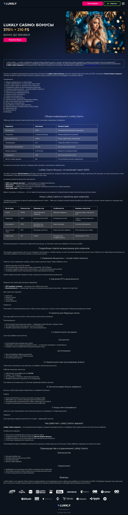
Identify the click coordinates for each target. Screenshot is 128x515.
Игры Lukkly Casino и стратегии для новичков (22, 85)
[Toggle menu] (123, 3)
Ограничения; (11, 110)
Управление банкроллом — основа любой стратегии (25, 89)
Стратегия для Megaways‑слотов (17, 92)
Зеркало (113, 3)
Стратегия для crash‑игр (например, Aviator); (22, 99)
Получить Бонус (15, 40)
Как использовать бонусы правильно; (19, 101)
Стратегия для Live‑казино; (15, 94)
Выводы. (9, 112)
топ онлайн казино (91, 65)
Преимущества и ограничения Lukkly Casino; (22, 106)
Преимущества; (11, 108)
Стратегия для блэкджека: (15, 98)
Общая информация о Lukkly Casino (19, 82)
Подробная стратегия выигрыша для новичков (23, 87)
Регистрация (93, 3)
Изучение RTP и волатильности (17, 91)
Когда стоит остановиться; (15, 103)
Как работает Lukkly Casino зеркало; (18, 105)
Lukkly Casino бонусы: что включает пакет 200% (23, 84)
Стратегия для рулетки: (14, 96)
